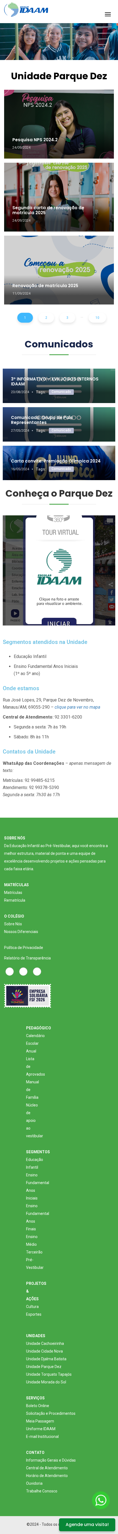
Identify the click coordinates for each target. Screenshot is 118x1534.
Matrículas (13, 892)
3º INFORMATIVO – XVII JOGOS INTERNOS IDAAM (55, 381)
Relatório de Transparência (27, 958)
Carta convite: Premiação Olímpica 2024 (56, 461)
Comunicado (61, 392)
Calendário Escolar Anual (35, 1043)
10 (97, 318)
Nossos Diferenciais (21, 931)
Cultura (32, 1306)
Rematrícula (14, 900)
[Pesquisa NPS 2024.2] (59, 124)
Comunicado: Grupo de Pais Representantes (42, 420)
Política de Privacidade (23, 947)
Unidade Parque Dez (43, 1366)
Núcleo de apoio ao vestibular (34, 1120)
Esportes (33, 1314)
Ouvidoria (34, 1483)
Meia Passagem (40, 1421)
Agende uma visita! (87, 1524)
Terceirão (34, 1252)
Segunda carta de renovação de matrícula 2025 (48, 210)
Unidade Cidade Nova (44, 1351)
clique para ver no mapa (77, 707)
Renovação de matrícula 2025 (45, 286)
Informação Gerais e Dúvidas (51, 1460)
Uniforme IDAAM (40, 1429)
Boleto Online (37, 1406)
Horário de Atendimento (47, 1475)
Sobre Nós (13, 924)
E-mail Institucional (42, 1436)
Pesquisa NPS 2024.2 (35, 140)
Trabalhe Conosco (41, 1491)
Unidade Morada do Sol (46, 1382)
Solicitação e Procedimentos (50, 1413)
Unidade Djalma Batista (46, 1359)
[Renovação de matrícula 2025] (59, 270)
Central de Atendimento (47, 1468)
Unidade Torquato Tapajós (49, 1374)
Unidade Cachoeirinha (45, 1343)
